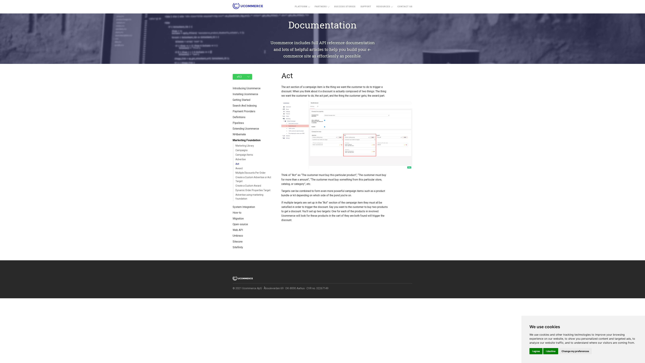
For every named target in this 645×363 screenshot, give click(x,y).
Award (239, 168)
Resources (383, 6)
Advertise (240, 159)
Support (365, 6)
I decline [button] (550, 351)
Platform (301, 6)
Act (237, 164)
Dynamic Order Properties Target (252, 190)
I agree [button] (536, 351)
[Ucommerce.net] (248, 7)
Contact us (404, 6)
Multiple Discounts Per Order (250, 172)
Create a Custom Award (248, 185)
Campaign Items (244, 154)
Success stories (344, 6)
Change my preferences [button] (575, 351)
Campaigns (241, 150)
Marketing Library (244, 145)
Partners (321, 6)
